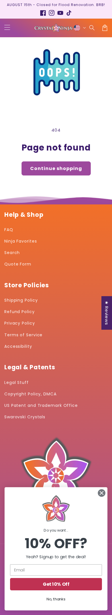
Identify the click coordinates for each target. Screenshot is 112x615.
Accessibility (18, 346)
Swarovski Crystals (24, 417)
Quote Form (17, 264)
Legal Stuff (16, 382)
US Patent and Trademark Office (41, 405)
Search (12, 252)
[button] (92, 28)
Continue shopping (56, 168)
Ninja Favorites (20, 241)
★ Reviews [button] (107, 312)
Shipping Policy (21, 300)
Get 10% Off (56, 584)
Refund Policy (19, 312)
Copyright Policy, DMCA (30, 394)
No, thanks (56, 599)
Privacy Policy (19, 323)
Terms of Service (23, 335)
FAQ (8, 230)
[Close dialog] (102, 493)
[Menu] (7, 28)
